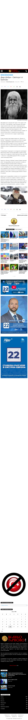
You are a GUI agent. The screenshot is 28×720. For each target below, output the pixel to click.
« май (2, 631)
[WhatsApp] (14, 86)
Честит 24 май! (21, 238)
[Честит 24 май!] (23, 234)
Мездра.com (20, 716)
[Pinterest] (11, 86)
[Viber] (5, 86)
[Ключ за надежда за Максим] (14, 267)
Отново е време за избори (4, 250)
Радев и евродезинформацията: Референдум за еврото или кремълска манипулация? (5, 240)
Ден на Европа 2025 (13, 238)
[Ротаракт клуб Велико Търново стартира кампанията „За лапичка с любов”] (5, 256)
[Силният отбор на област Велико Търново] (14, 246)
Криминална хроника (5, 706)
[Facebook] (2, 86)
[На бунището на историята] (14, 256)
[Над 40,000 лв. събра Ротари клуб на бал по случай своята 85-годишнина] (23, 256)
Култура (2, 698)
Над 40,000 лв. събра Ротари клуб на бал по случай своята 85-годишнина (23, 261)
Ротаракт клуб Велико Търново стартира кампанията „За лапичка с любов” (5, 261)
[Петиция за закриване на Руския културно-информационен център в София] (23, 267)
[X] (8, 86)
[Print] (20, 86)
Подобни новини (10, 229)
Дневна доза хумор (22, 215)
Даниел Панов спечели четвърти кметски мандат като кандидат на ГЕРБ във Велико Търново (5, 272)
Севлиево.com (14, 716)
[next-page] (14, 276)
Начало (2, 73)
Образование (3, 702)
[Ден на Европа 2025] (14, 234)
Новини (5, 73)
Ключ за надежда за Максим (13, 271)
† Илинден (3, 215)
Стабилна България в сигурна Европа (23, 250)
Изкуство (2, 700)
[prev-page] (13, 276)
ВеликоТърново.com (10, 81)
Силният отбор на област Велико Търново (13, 251)
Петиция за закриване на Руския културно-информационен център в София (23, 272)
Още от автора (18, 229)
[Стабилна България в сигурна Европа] (23, 246)
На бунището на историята (13, 260)
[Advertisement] (14, 19)
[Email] (17, 86)
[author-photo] (14, 221)
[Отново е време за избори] (5, 246)
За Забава (3, 708)
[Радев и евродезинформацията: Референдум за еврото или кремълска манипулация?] (5, 234)
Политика (2, 704)
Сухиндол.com (7, 716)
